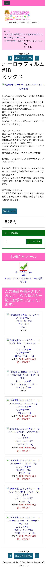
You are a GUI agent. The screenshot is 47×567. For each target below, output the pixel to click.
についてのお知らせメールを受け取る (23, 277)
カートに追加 (34, 241)
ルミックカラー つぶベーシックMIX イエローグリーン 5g (23, 529)
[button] (42, 554)
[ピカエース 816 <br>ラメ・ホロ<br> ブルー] (23, 316)
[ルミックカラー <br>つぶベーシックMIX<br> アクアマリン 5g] (23, 431)
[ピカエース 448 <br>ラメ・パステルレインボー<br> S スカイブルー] (23, 374)
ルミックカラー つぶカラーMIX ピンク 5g (24, 469)
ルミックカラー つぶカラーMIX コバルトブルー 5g (23, 352)
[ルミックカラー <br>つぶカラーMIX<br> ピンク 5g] (23, 461)
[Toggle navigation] (7, 3)
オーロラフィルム (15, 40)
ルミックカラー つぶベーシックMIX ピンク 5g (23, 498)
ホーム (7, 31)
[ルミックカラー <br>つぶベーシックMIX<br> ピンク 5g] (23, 490)
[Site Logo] (17, 15)
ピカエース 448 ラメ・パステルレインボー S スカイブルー (23, 384)
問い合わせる (9, 211)
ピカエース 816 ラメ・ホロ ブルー (24, 324)
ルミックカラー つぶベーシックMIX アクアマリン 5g (23, 441)
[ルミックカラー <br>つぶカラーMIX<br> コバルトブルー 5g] (23, 343)
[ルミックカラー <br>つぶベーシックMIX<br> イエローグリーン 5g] (23, 520)
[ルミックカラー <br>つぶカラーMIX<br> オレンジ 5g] (23, 401)
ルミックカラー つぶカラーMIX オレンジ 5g (24, 409)
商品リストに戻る (23, 58)
